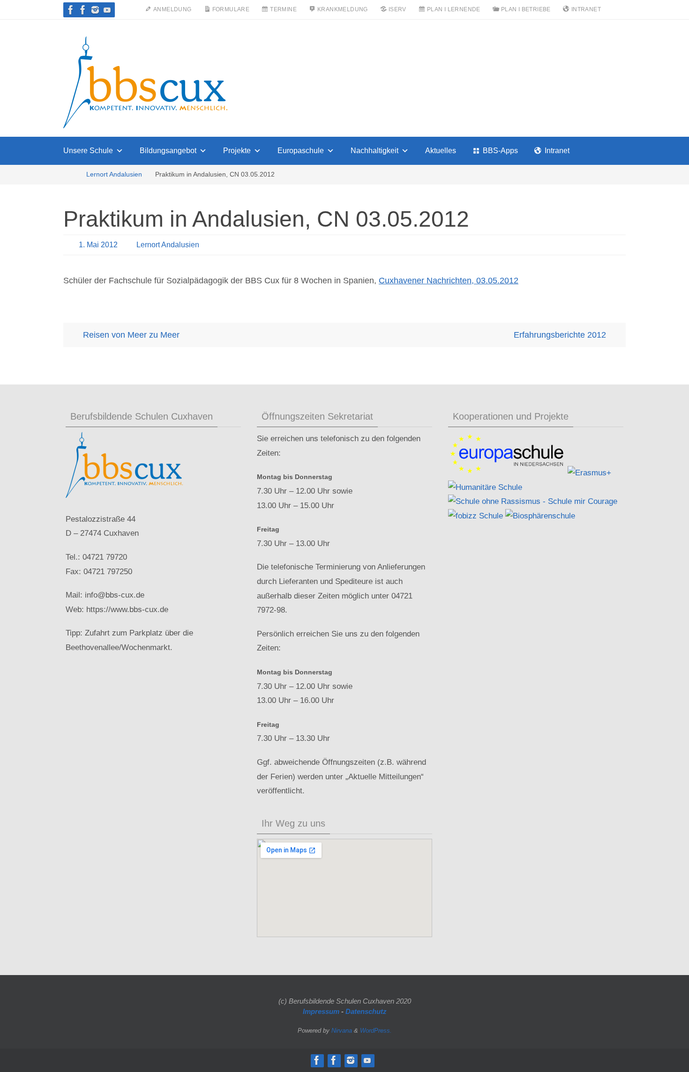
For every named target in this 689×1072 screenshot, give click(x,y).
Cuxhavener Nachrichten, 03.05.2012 (448, 280)
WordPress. (376, 1030)
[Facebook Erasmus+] (82, 9)
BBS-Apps (500, 151)
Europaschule (300, 151)
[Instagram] (95, 9)
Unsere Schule (88, 151)
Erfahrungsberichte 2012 (561, 335)
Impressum (321, 1011)
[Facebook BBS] (70, 9)
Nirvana (341, 1030)
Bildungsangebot (168, 151)
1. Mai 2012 (98, 245)
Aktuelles (440, 151)
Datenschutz (366, 1011)
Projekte (237, 151)
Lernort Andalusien (114, 174)
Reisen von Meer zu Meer (130, 335)
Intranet (557, 151)
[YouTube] (107, 9)
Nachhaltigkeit (374, 151)
